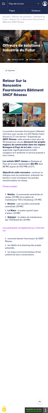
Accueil (6, 17)
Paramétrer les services (34, 409)
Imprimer (11, 71)
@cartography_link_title (20, 65)
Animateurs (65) (35, 59)
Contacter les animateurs (27, 65)
